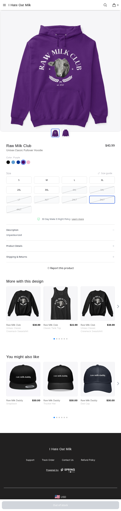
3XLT (102, 199)
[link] (23, 304)
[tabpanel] (60, 71)
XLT (47, 199)
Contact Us (67, 460)
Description (12, 229)
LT (19, 199)
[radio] (19, 180)
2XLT (74, 199)
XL (102, 179)
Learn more (78, 219)
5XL (102, 189)
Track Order (48, 460)
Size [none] (8, 173)
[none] (104, 173)
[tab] (55, 133)
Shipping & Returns (16, 256)
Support (30, 460)
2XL (19, 189)
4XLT (19, 209)
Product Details (14, 245)
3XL (47, 189)
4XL (74, 189)
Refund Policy (88, 460)
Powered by (52, 470)
